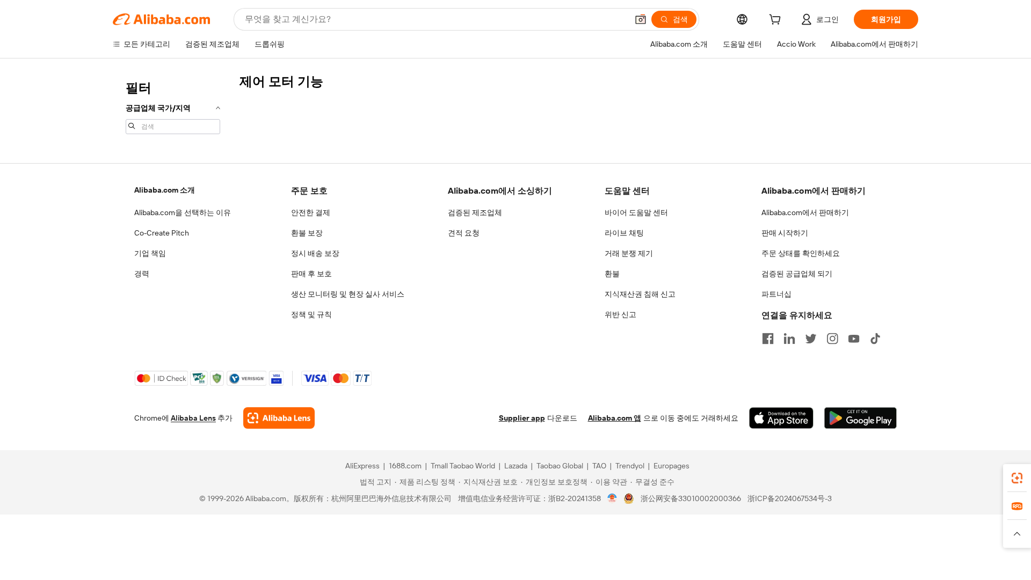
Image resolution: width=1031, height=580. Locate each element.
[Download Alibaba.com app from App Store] (781, 418)
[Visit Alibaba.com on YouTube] (853, 338)
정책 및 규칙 (311, 314)
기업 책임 (150, 253)
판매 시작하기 (784, 233)
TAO (599, 465)
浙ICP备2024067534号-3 (789, 498)
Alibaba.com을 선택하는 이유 (182, 212)
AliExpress (362, 465)
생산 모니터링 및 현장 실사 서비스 (347, 294)
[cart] (777, 21)
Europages (671, 465)
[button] (640, 19)
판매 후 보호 (311, 273)
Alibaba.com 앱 (614, 418)
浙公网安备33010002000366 (691, 498)
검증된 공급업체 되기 (796, 273)
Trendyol (629, 465)
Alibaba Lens (193, 418)
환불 (612, 273)
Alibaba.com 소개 (164, 190)
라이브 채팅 (624, 233)
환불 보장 (307, 233)
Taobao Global (559, 465)
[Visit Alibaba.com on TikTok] (875, 338)
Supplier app (522, 418)
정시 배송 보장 (315, 253)
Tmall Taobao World (463, 465)
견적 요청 (464, 233)
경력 (141, 273)
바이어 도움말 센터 (636, 212)
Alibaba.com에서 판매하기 (805, 212)
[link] (1017, 478)
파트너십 (776, 294)
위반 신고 (620, 314)
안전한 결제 (310, 212)
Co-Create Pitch (161, 233)
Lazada (515, 465)
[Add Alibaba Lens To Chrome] (279, 418)
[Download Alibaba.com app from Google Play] (860, 418)
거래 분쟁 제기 (629, 253)
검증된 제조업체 (475, 212)
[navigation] (173, 106)
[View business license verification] (612, 498)
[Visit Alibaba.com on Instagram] (832, 338)
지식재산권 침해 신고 (640, 294)
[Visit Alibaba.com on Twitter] (810, 338)
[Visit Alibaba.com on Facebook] (767, 338)
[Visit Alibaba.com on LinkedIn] (789, 338)
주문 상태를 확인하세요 (800, 253)
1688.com (405, 465)
